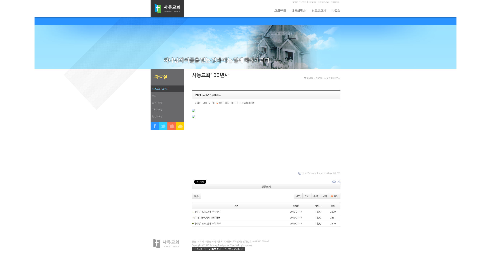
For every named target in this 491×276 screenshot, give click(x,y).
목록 (196, 196)
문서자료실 (157, 103)
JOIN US (312, 2)
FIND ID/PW (323, 2)
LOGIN (303, 2)
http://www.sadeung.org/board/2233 (321, 173)
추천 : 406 (223, 103)
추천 (335, 196)
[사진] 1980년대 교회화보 (207, 212)
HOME (295, 2)
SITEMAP (335, 2)
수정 (315, 196)
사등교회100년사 (160, 89)
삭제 (324, 196)
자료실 (336, 10)
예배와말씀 (299, 10)
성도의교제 (319, 10)
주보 (154, 96)
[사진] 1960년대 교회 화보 (208, 224)
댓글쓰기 (266, 187)
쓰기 (307, 196)
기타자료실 (157, 109)
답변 (298, 196)
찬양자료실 (157, 116)
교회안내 (280, 10)
